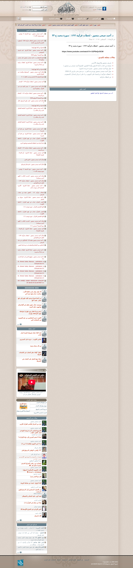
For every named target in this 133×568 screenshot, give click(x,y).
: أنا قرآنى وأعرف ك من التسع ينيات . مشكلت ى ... (31, 543)
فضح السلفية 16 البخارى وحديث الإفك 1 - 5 (33, 77)
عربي (94, 9)
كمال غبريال (37, 448)
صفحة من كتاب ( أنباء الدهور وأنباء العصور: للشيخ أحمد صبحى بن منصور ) (87, 66)
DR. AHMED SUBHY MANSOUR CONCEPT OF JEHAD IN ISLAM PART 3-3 (31, 281)
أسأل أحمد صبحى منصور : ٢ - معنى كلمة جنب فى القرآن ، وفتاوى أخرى (31, 87)
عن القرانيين (96, 18)
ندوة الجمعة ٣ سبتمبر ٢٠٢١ (37, 226)
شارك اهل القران (31, 400)
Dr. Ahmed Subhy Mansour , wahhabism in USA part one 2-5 (31, 272)
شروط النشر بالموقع (41, 409)
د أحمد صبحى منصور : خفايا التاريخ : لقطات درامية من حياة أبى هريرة (31, 63)
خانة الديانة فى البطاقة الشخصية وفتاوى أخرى (32, 143)
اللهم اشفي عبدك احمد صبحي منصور (103, 25)
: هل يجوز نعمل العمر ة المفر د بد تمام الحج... (31, 548)
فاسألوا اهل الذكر (32, 524)
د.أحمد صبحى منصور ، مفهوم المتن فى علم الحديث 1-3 (31, 258)
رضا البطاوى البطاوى (35, 461)
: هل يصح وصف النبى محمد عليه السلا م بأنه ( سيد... (31, 539)
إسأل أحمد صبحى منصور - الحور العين (34, 159)
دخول (27, 7)
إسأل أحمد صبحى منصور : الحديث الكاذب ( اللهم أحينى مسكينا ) (31, 177)
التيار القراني (72, 560)
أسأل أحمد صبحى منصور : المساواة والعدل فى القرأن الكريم (31, 73)
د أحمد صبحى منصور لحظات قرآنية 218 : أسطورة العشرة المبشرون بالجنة (31, 41)
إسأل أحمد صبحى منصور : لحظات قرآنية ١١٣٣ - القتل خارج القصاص (31, 182)
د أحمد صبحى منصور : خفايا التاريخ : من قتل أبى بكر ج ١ (31, 134)
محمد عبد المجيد (36, 434)
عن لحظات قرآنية (105, 77)
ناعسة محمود (37, 474)
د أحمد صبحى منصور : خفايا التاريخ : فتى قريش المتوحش (31, 51)
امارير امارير (37, 500)
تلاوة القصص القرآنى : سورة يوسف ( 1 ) (33, 207)
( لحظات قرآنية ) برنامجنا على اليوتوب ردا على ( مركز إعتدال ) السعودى (88, 74)
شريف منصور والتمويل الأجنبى (101, 63)
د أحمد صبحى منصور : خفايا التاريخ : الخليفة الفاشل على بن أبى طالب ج (31, 109)
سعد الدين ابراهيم (36, 487)
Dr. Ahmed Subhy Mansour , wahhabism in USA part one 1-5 (31, 277)
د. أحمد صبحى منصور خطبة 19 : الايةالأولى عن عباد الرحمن (31, 241)
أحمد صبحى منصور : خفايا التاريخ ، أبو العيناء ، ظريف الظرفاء (31, 154)
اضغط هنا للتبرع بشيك (23, 411)
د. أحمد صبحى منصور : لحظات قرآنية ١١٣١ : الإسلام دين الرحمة (31, 94)
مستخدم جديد (25, 10)
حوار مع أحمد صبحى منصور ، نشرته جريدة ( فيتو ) (95, 68)
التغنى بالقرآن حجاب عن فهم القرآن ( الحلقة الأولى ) (31, 139)
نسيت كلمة (22, 7)
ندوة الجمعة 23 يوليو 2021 (37, 98)
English (99, 9)
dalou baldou (37, 493)
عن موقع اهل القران (41, 402)
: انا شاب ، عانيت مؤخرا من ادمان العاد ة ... (31, 529)
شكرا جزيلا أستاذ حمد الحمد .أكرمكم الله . (69, 25)
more (19, 324)
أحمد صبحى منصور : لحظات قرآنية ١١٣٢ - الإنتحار (31, 81)
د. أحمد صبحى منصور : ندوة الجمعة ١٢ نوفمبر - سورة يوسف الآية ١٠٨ (31, 35)
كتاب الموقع (82, 18)
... (87, 25)
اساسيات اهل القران (50, 560)
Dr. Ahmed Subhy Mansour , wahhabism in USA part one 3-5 (31, 267)
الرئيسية (110, 18)
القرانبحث (65, 560)
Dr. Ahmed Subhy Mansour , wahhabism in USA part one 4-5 (31, 262)
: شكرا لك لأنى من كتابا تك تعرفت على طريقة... (31, 534)
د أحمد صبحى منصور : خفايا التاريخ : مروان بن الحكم (31, 198)
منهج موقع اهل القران (41, 406)
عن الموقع (80, 560)
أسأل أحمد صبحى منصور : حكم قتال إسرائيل (32, 164)
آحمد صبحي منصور (35, 421)
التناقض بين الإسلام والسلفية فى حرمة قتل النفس (31, 245)
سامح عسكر (37, 506)
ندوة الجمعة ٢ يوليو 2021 (37, 55)
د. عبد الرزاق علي (36, 454)
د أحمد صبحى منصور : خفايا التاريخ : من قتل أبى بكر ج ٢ (31, 130)
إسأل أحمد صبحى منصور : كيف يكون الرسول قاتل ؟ (31, 102)
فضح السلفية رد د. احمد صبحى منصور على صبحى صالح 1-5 (31, 59)
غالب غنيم (38, 513)
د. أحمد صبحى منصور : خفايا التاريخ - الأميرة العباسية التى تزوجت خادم (31, 186)
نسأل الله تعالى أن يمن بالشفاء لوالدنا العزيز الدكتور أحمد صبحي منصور (31, 25)
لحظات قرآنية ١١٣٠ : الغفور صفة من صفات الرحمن (31, 193)
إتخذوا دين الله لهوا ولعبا (38, 47)
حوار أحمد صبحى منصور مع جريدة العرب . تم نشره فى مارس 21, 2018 (88, 71)
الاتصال (68, 18)
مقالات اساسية (54, 18)
